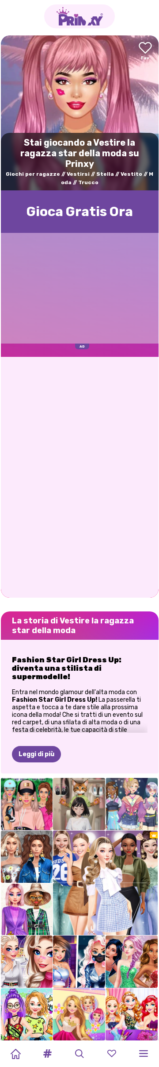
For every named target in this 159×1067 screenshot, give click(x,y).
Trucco (88, 182)
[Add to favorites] (145, 51)
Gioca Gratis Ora (79, 212)
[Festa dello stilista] (132, 1014)
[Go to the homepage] (79, 16)
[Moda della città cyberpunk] (79, 962)
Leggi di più (36, 754)
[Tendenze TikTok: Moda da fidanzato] (27, 962)
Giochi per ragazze (33, 174)
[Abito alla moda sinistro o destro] (79, 804)
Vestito (131, 174)
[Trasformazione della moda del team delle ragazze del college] (27, 804)
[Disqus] (80, 476)
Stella (105, 174)
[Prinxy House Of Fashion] (27, 909)
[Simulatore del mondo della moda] (132, 804)
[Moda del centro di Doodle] (27, 1014)
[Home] (15, 1053)
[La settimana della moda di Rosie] (79, 1014)
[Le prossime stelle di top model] (132, 962)
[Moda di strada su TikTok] (27, 857)
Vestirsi (78, 174)
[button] (48, 1053)
